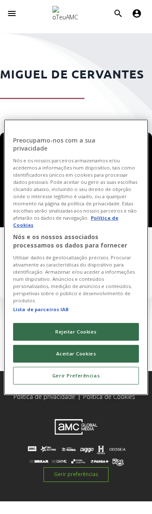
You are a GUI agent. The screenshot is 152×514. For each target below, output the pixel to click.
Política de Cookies (109, 397)
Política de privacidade (44, 397)
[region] (76, 257)
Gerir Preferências (76, 375)
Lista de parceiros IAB (41, 309)
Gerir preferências (76, 474)
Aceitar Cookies (76, 353)
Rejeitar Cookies (76, 331)
